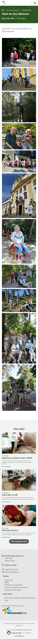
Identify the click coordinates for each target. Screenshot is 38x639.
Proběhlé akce (26, 10)
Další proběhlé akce (19, 541)
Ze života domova (12, 10)
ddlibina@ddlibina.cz (12, 572)
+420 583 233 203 (11, 570)
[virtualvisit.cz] (14, 633)
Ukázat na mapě (11, 565)
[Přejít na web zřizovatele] (19, 610)
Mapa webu (9, 580)
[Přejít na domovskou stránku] (4, 3)
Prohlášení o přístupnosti (14, 585)
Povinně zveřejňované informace (16, 587)
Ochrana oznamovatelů (13, 590)
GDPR (7, 583)
